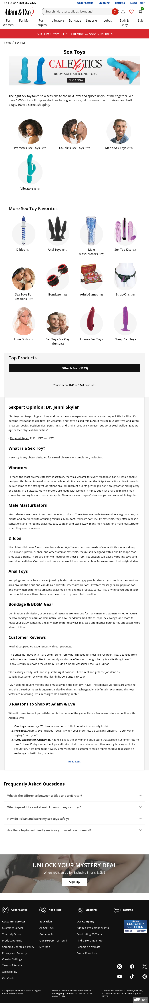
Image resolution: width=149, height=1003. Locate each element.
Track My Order (11, 934)
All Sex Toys (46, 928)
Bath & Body (124, 23)
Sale (141, 20)
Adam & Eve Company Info (93, 928)
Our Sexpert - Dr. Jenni (53, 940)
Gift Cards (8, 978)
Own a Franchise (87, 953)
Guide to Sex (47, 934)
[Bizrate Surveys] (142, 931)
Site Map (44, 947)
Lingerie (91, 20)
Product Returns (12, 940)
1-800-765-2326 (26, 3)
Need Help (55, 909)
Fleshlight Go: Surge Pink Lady (67, 676)
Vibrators (58, 20)
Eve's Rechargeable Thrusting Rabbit (56, 694)
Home (7, 42)
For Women (8, 23)
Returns (120, 3)
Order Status (85, 3)
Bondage (75, 20)
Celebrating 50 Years (89, 934)
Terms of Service (12, 965)
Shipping (104, 3)
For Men (24, 20)
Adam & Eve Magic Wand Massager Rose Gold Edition (76, 664)
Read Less (74, 761)
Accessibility (9, 971)
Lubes (108, 20)
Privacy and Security (14, 953)
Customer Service (12, 928)
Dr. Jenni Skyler (19, 438)
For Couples (41, 23)
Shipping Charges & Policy (18, 947)
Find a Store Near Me (89, 940)
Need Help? (137, 3)
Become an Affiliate (88, 947)
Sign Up (74, 882)
